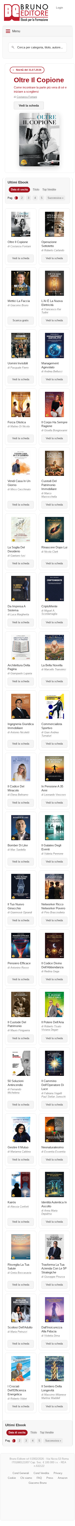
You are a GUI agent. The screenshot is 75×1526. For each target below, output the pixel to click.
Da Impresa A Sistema (16, 608)
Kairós (12, 1202)
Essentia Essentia (54, 1151)
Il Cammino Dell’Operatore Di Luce (52, 1085)
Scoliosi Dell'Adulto (20, 1327)
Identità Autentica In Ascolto (54, 1204)
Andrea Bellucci (53, 371)
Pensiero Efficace (19, 963)
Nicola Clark (51, 551)
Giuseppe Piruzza (54, 1276)
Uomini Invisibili (18, 363)
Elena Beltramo (19, 794)
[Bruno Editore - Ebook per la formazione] (26, 13)
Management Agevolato (50, 365)
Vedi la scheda (29, 105)
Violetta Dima (52, 1335)
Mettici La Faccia (19, 301)
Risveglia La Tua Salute (18, 1266)
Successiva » (55, 197)
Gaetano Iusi (17, 555)
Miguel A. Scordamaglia (49, 612)
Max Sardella (18, 849)
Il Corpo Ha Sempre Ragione (54, 424)
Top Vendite (49, 189)
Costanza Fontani (27, 96)
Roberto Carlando (54, 250)
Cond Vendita (41, 1473)
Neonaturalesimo (52, 1147)
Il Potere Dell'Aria (52, 1022)
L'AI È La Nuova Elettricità (52, 303)
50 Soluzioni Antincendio (15, 1083)
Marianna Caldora (20, 1151)
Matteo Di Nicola (20, 426)
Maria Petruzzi (18, 1331)
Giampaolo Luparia (21, 673)
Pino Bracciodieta (54, 912)
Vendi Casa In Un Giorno (19, 483)
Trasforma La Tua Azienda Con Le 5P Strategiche (54, 1268)
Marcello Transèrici (55, 669)
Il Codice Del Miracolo (16, 788)
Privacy (58, 1473)
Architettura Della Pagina (19, 667)
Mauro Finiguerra (20, 1030)
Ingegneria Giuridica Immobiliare (21, 726)
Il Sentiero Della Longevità (51, 1388)
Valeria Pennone (53, 853)
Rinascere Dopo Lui (54, 547)
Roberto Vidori (18, 1398)
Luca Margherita (19, 614)
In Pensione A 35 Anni (52, 788)
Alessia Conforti (19, 1206)
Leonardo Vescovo (55, 794)
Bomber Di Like (18, 845)
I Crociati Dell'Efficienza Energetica (17, 1390)
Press (49, 1477)
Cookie (12, 1477)
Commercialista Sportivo (51, 726)
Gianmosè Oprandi (21, 912)
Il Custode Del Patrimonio (17, 1024)
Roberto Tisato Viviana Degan (51, 1028)
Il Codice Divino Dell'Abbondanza (52, 965)
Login (59, 7)
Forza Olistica (17, 422)
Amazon (62, 1477)
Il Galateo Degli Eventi (51, 847)
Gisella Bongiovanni (55, 430)
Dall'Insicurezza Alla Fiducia (51, 1329)
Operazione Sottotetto (49, 244)
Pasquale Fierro (19, 367)
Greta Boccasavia (20, 1272)
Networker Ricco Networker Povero (53, 906)
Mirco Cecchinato (20, 489)
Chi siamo (26, 1477)
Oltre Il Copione (39, 80)
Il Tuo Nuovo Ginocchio (16, 906)
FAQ (39, 1477)
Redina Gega (51, 971)
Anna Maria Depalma (49, 1212)
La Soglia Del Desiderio (16, 549)
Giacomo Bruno (19, 305)
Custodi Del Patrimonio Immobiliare (49, 485)
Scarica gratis (21, 320)
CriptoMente (49, 606)
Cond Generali (21, 1473)
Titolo (36, 189)
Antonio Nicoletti (19, 732)
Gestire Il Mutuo (18, 1147)
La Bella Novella (51, 665)
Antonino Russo (19, 967)
